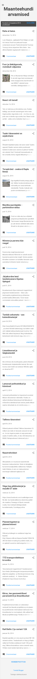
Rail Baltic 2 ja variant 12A (14, 629)
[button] (33, 31)
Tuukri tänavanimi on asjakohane (12, 134)
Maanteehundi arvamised (18, 11)
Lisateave (30, 56)
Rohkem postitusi (18, 662)
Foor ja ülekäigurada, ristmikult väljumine (12, 65)
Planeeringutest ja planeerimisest (11, 523)
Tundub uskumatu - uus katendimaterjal (13, 315)
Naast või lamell (9, 100)
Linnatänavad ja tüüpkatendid (9, 351)
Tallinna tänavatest (11, 419)
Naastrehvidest (9, 453)
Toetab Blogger (18, 670)
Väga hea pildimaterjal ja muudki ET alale (13, 487)
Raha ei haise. (8, 31)
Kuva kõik (31, 23)
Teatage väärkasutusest (18, 674)
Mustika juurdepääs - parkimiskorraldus (12, 206)
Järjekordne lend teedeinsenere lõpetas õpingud (12, 279)
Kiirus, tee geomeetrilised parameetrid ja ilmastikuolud (15, 594)
